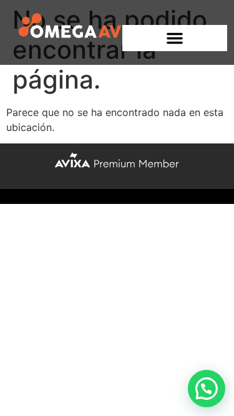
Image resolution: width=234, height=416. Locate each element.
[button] (174, 38)
